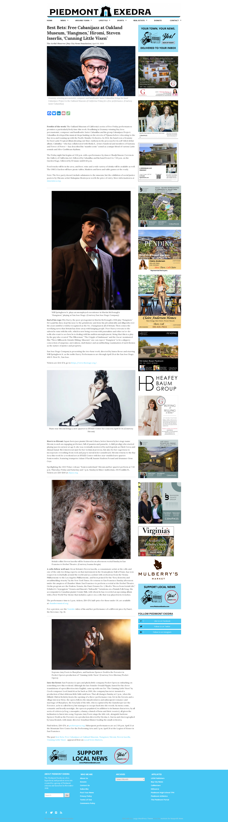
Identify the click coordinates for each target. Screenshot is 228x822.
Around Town (82, 20)
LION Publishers (157, 778)
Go (67, 795)
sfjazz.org (73, 472)
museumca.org (54, 181)
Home (49, 20)
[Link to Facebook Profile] (47, 811)
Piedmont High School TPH (162, 792)
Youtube (71, 609)
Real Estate (139, 20)
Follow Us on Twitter (162, 626)
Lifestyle (103, 20)
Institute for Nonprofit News (172, 818)
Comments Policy (87, 803)
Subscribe (84, 789)
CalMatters (156, 785)
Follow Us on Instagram (162, 632)
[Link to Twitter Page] (52, 811)
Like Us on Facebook (162, 621)
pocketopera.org (77, 725)
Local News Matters (93, 740)
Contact (174, 20)
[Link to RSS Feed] (61, 811)
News (63, 20)
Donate (158, 20)
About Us (84, 778)
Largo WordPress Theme (143, 818)
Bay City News (157, 782)
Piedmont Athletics (159, 796)
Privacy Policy (86, 796)
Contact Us (85, 785)
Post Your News (87, 792)
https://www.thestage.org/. (84, 363)
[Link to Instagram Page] (56, 811)
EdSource (155, 789)
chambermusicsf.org (58, 603)
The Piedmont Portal (160, 800)
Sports (120, 20)
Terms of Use (86, 800)
